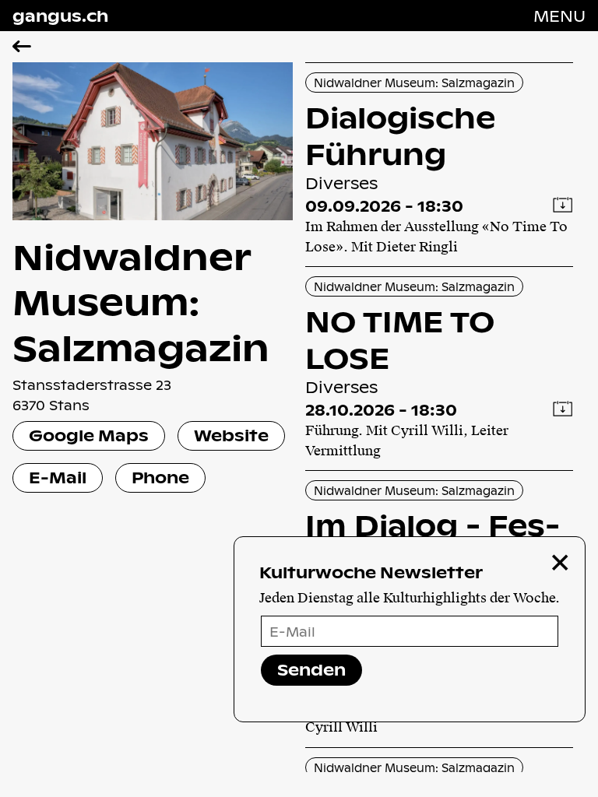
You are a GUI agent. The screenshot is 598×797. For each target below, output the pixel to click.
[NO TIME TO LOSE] (439, 368)
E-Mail (57, 477)
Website (231, 435)
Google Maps (89, 435)
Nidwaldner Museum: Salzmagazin (414, 82)
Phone (160, 477)
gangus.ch (60, 15)
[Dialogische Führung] (439, 164)
